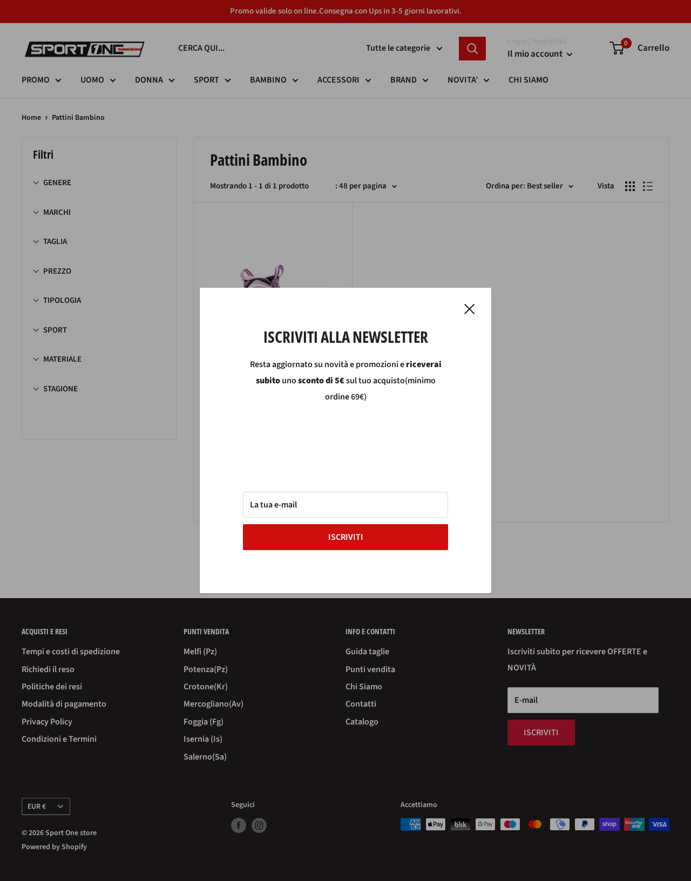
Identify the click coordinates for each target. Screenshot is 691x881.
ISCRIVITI (345, 537)
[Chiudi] (469, 309)
